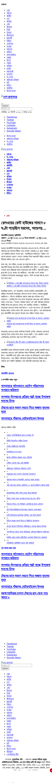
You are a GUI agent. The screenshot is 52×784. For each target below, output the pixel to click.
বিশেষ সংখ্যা (11, 90)
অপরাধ (9, 46)
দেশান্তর (10, 43)
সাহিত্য (9, 51)
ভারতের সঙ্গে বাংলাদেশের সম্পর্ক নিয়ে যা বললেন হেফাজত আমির (27, 325)
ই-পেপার (10, 76)
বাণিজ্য (9, 21)
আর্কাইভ (9, 88)
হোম (8, 10)
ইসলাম (9, 32)
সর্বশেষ (9, 13)
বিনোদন (9, 26)
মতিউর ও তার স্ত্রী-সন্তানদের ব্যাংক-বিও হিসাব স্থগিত (26, 286)
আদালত (9, 49)
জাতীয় (9, 15)
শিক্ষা (8, 29)
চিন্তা (9, 60)
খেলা (8, 24)
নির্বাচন (9, 40)
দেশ (8, 18)
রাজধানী (9, 38)
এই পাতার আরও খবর (8, 547)
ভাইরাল (9, 65)
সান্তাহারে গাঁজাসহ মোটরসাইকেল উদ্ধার (22, 418)
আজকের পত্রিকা (13, 79)
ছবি (8, 82)
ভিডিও (9, 85)
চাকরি (9, 68)
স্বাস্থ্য (9, 57)
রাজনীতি (9, 165)
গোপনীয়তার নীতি (13, 754)
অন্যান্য (9, 74)
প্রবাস (9, 63)
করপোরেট (10, 71)
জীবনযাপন (10, 35)
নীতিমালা (10, 751)
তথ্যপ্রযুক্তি (11, 54)
